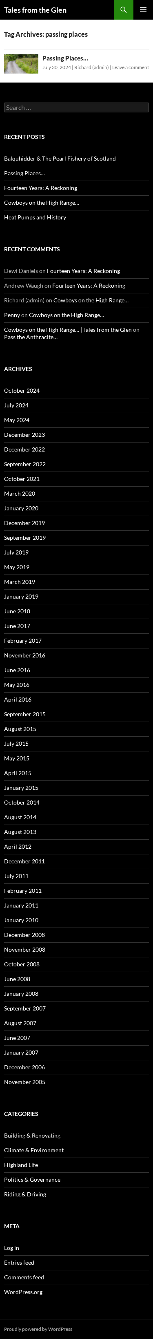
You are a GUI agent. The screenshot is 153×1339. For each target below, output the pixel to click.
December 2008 (24, 934)
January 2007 (21, 1052)
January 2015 (21, 787)
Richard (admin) (91, 67)
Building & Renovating (32, 1135)
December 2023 (24, 434)
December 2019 (24, 522)
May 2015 (16, 758)
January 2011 (21, 905)
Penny (12, 314)
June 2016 (17, 669)
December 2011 (24, 861)
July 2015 (16, 743)
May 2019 (16, 566)
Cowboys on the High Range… (41, 202)
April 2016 (17, 699)
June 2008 (17, 978)
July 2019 (16, 552)
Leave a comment (130, 67)
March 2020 (19, 493)
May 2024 (16, 419)
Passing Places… (65, 58)
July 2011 (16, 875)
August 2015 (20, 728)
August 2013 (20, 831)
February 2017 (23, 640)
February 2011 (23, 890)
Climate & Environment (34, 1150)
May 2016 (16, 684)
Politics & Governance (32, 1179)
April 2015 (17, 772)
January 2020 (21, 508)
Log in (11, 1247)
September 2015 (25, 714)
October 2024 (22, 390)
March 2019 (19, 581)
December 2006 (24, 1067)
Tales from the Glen (35, 9)
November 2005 (24, 1081)
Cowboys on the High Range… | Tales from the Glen (68, 329)
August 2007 (20, 1022)
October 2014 (22, 802)
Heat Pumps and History (35, 217)
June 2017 (17, 625)
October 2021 (22, 478)
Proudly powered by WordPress (38, 1329)
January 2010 (21, 920)
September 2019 (25, 537)
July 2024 (16, 405)
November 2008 (24, 949)
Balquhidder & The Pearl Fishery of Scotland (60, 158)
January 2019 (21, 596)
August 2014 (20, 817)
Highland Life (21, 1164)
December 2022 (24, 449)
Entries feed (19, 1262)
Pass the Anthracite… (31, 336)
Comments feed (24, 1277)
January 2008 (21, 993)
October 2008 (22, 964)
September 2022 (25, 463)
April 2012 (17, 846)
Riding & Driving (25, 1194)
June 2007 (17, 1037)
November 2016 (24, 655)
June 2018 (17, 611)
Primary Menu (143, 10)
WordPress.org (23, 1291)
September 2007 (25, 1008)
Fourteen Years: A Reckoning (40, 187)
